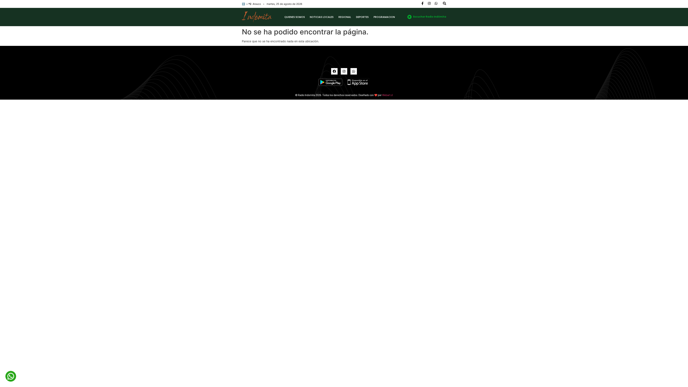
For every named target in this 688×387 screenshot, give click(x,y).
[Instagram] (344, 71)
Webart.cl (387, 95)
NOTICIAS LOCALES (321, 17)
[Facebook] (334, 71)
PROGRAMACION (384, 17)
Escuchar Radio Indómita (429, 16)
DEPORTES (362, 17)
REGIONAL (344, 17)
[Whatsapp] (353, 71)
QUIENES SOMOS (294, 17)
